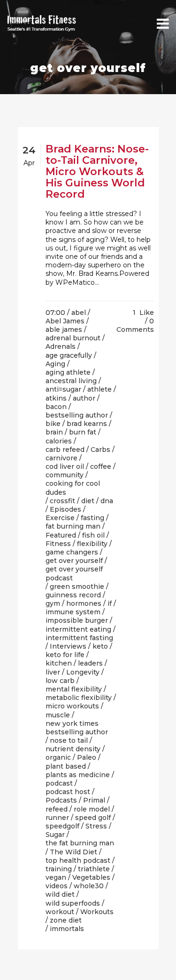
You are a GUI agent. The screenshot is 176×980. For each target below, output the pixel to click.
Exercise (60, 518)
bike (53, 423)
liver (53, 672)
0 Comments (135, 325)
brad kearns (87, 423)
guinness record (73, 595)
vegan (56, 877)
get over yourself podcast (74, 573)
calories (59, 441)
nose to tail (69, 740)
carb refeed (65, 449)
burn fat (82, 432)
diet (87, 501)
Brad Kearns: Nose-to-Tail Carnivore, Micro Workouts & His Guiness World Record (97, 172)
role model (92, 809)
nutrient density (73, 749)
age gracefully (69, 355)
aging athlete (68, 372)
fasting (92, 518)
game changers (72, 552)
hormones (83, 603)
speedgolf (62, 826)
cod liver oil (65, 466)
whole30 (89, 886)
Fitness (58, 543)
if (109, 603)
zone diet (66, 920)
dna (106, 501)
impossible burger (77, 620)
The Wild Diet (73, 852)
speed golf (93, 817)
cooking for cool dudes (73, 487)
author (84, 398)
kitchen (59, 663)
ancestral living (71, 381)
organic (58, 757)
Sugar (55, 834)
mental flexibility (74, 689)
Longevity (82, 672)
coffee (100, 466)
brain (54, 432)
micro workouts (72, 706)
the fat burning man (80, 843)
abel (78, 312)
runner (57, 817)
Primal (94, 800)
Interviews (68, 646)
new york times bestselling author (77, 727)
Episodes (65, 509)
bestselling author (77, 415)
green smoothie (77, 586)
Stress (96, 826)
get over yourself (74, 560)
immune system (73, 612)
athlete (99, 389)
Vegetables (91, 877)
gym (53, 603)
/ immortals (65, 928)
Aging (55, 364)
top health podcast (78, 860)
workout (60, 912)
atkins (56, 398)
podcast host (68, 791)
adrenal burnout (73, 338)
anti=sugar (63, 389)
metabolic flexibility (79, 697)
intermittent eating (78, 629)
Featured (61, 535)
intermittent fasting (79, 638)
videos (57, 886)
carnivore (61, 458)
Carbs (100, 449)
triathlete (94, 869)
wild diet (60, 894)
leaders (90, 663)
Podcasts (61, 800)
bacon (56, 406)
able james (64, 329)
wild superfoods (73, 903)
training (59, 869)
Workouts (97, 912)
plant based (66, 766)
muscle (58, 715)
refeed (57, 809)
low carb (60, 680)
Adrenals (61, 346)
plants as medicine (78, 775)
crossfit (62, 501)
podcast (59, 783)
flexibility (92, 543)
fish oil (93, 535)
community (65, 475)
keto (100, 646)
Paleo (86, 757)
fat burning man (73, 526)
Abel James (65, 321)
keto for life (65, 655)
